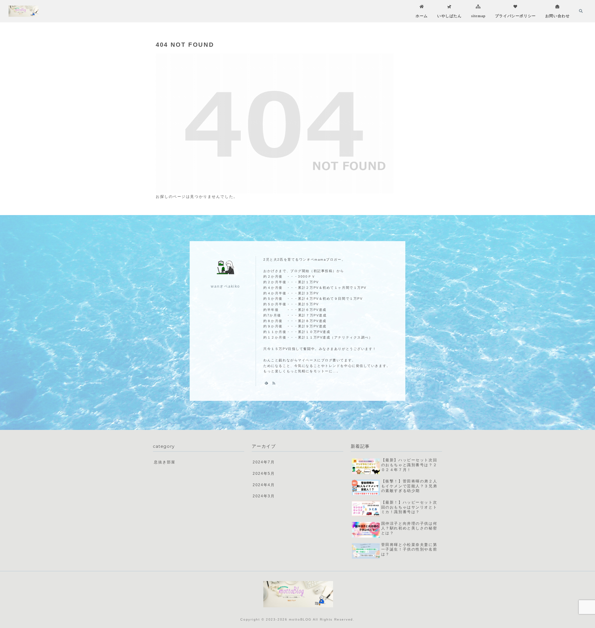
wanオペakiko (225, 286)
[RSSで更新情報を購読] (274, 383)
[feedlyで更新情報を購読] (266, 383)
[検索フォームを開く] (581, 11)
